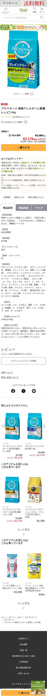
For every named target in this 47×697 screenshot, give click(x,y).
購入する (25, 147)
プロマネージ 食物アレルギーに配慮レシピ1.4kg (22, 622)
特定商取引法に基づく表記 (23, 656)
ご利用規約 (23, 662)
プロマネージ (9, 620)
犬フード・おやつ (15, 617)
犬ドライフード (31, 617)
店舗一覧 (23, 650)
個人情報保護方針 (23, 668)
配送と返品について (36, 197)
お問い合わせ (23, 673)
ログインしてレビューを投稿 (23, 361)
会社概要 (23, 644)
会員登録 (6, 197)
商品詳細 (23, 208)
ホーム (3, 617)
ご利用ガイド (23, 639)
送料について (19, 197)
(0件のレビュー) (20, 117)
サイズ (39, 208)
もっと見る (23, 529)
